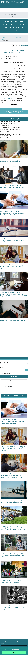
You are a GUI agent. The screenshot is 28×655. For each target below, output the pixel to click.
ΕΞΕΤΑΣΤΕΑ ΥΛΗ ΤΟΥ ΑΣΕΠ (8, 98)
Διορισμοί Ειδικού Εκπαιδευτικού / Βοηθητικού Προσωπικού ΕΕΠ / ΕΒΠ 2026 (13, 555)
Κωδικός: (2, 368)
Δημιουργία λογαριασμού (8, 386)
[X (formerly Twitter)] (19, 45)
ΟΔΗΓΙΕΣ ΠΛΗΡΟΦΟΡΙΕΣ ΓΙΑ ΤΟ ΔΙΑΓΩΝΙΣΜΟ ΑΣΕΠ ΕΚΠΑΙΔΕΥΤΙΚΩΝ (11, 128)
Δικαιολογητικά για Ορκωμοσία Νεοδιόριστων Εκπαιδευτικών (10, 161)
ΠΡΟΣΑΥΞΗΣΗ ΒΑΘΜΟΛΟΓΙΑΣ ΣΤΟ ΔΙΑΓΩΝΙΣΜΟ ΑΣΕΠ (10, 134)
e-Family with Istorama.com (14, 645)
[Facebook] (13, 45)
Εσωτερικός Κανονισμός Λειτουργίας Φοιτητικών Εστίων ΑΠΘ (12, 321)
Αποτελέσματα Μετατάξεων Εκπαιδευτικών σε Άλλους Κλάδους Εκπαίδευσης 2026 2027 (12, 213)
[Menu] (26, 6)
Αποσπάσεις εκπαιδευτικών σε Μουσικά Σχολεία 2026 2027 (11, 581)
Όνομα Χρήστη (4, 362)
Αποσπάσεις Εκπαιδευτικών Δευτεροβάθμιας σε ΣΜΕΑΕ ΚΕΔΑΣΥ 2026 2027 (12, 607)
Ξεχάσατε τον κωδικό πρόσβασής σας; (11, 381)
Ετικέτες (23, 641)
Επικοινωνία (3, 641)
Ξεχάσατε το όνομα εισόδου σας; (10, 383)
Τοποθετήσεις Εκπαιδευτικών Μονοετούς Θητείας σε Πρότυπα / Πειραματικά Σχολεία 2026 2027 (12, 475)
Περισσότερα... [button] (15, 649)
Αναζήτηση (17, 641)
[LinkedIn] (16, 45)
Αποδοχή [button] (14, 652)
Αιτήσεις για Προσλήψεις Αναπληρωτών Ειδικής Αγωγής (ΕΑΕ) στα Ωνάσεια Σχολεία (13, 266)
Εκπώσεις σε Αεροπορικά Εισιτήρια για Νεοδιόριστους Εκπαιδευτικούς (14, 502)
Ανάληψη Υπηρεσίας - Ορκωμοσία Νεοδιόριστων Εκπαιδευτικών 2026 (12, 186)
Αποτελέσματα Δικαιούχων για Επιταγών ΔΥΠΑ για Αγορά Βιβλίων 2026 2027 (13, 240)
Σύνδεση (14, 377)
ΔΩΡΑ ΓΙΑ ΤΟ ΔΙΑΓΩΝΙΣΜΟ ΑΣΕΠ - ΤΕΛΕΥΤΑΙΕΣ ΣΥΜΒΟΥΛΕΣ (10, 122)
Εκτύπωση (24, 45)
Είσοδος (2, 643)
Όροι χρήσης (11, 641)
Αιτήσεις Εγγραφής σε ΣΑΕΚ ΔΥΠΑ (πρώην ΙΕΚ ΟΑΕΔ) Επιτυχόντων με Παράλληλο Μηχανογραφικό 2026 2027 (13, 294)
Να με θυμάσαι (6, 373)
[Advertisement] (14, 341)
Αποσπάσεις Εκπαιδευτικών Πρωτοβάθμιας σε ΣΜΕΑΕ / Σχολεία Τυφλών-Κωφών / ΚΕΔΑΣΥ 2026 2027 (13, 528)
